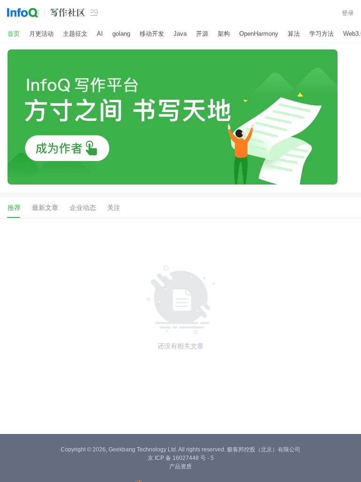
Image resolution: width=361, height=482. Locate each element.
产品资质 (180, 436)
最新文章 (45, 207)
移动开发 (152, 33)
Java (180, 33)
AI (100, 33)
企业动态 (83, 207)
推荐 (14, 207)
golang (121, 33)
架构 (224, 33)
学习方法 (321, 33)
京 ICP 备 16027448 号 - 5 (181, 427)
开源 (202, 33)
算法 (294, 33)
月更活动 (41, 33)
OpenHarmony (258, 33)
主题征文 (75, 33)
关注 (113, 207)
